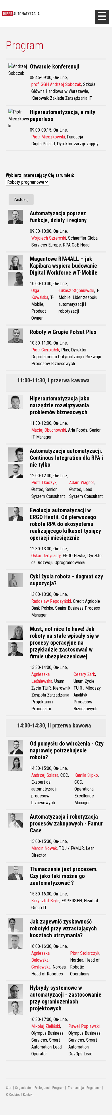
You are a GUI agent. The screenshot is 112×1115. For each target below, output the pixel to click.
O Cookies (13, 1095)
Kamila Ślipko (86, 775)
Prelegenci (42, 1088)
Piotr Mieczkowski (48, 137)
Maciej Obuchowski (48, 430)
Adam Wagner (81, 482)
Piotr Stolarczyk (84, 953)
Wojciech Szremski (48, 238)
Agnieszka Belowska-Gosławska (41, 960)
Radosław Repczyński (51, 601)
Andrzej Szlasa (44, 775)
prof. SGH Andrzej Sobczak (56, 84)
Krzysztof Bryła (45, 900)
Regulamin (93, 1088)
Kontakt (28, 1095)
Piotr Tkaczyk (44, 482)
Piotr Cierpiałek (45, 350)
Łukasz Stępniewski (76, 290)
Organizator (23, 1088)
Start (9, 1088)
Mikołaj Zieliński (45, 1026)
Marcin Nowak (44, 848)
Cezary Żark (84, 674)
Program (58, 1088)
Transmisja (75, 1088)
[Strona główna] (47, 13)
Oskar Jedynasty (46, 555)
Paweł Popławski (84, 1026)
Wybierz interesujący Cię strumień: (40, 175)
